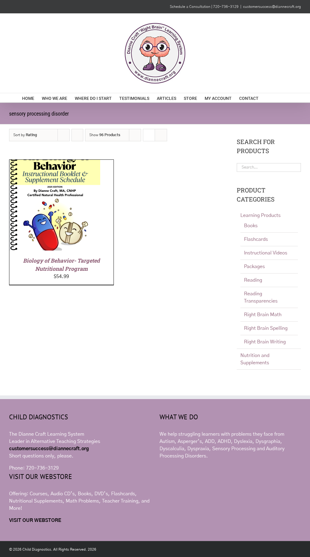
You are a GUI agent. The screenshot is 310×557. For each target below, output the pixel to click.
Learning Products (260, 215)
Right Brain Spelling (266, 328)
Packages (254, 266)
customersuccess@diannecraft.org (272, 6)
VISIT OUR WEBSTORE (35, 520)
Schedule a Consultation (190, 6)
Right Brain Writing (265, 341)
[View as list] (161, 135)
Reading (253, 280)
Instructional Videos (265, 253)
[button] (278, 97)
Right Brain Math (263, 314)
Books (251, 225)
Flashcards (256, 239)
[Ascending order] (77, 135)
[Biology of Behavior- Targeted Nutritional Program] (54, 163)
